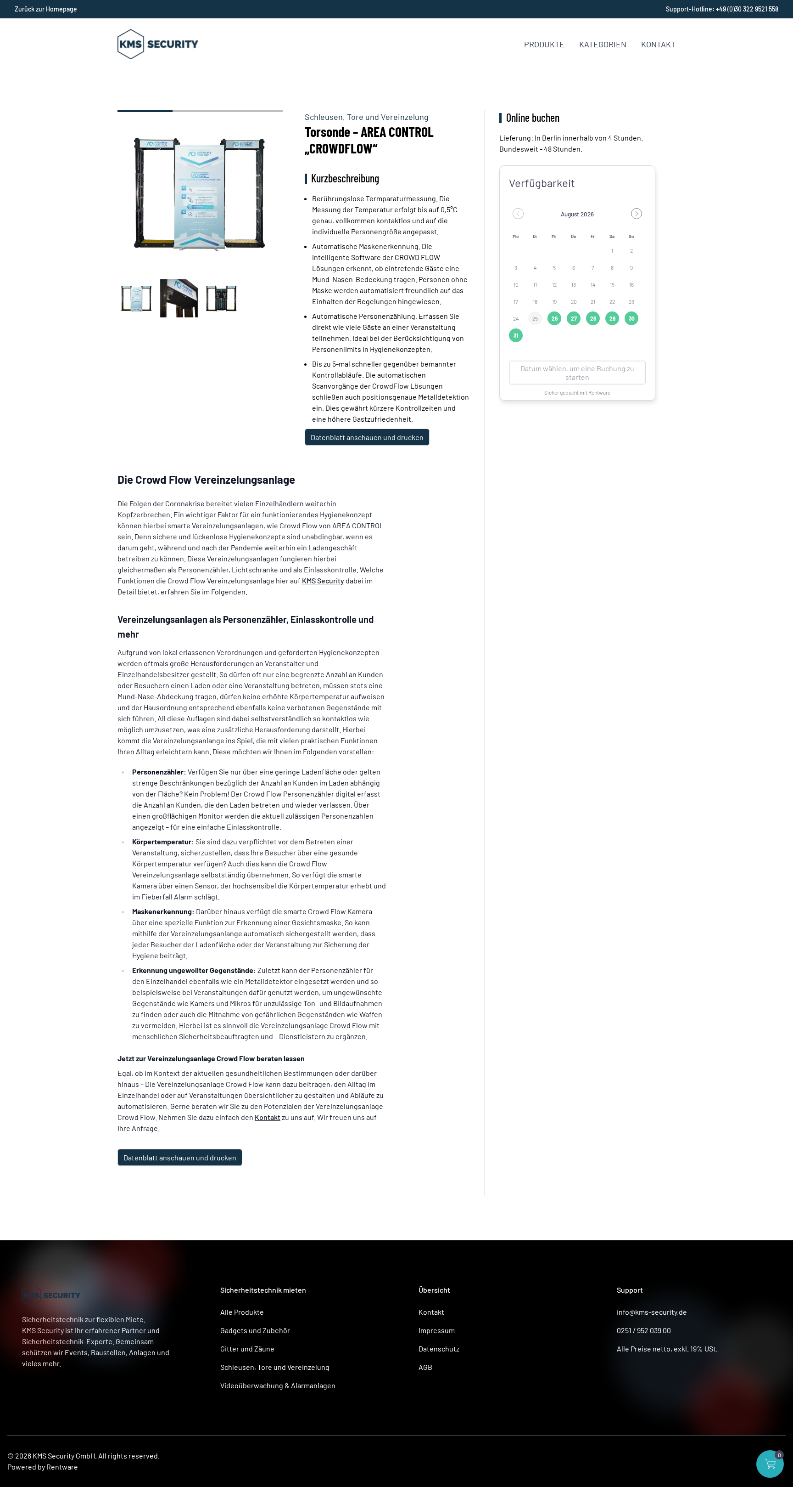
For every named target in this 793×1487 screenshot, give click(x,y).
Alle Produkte (242, 1311)
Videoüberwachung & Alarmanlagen (277, 1385)
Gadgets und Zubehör (255, 1330)
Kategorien (602, 44)
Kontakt (658, 44)
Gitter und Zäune (247, 1348)
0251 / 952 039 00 (644, 1330)
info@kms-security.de (652, 1311)
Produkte (544, 44)
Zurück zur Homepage (46, 9)
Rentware (62, 1466)
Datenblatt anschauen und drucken (367, 437)
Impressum (437, 1330)
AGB (425, 1367)
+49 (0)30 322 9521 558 (747, 9)
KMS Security (323, 580)
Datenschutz (439, 1348)
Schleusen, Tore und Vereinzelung (367, 117)
